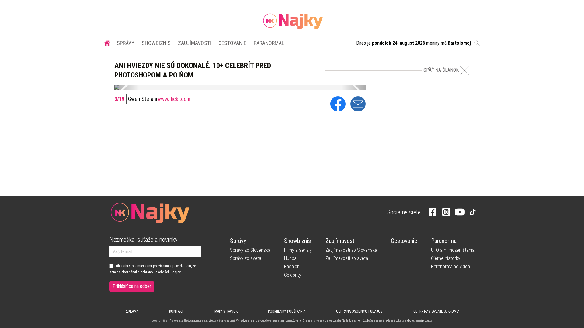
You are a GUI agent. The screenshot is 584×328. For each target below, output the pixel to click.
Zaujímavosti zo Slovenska (351, 250)
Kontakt (176, 311)
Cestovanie (232, 43)
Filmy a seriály (298, 250)
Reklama (131, 311)
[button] (126, 87)
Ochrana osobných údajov (359, 311)
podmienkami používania (150, 266)
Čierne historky (445, 258)
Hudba (290, 258)
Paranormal (269, 43)
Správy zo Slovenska (250, 250)
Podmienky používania (286, 311)
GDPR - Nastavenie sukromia (436, 311)
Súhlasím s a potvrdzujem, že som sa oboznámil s (152, 269)
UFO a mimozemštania (452, 250)
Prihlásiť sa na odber (132, 286)
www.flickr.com (173, 99)
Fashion (292, 266)
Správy (125, 43)
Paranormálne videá (450, 266)
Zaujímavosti (194, 43)
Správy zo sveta (245, 258)
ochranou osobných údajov (161, 272)
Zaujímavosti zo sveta (346, 258)
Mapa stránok (226, 311)
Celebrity (292, 275)
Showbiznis (156, 43)
